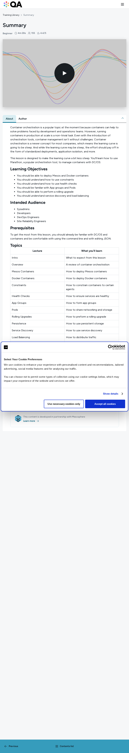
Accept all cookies (105, 403)
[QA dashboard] (13, 4)
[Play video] (64, 73)
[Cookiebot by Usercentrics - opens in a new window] (110, 347)
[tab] (9, 118)
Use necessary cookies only (64, 403)
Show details (110, 393)
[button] (122, 4)
